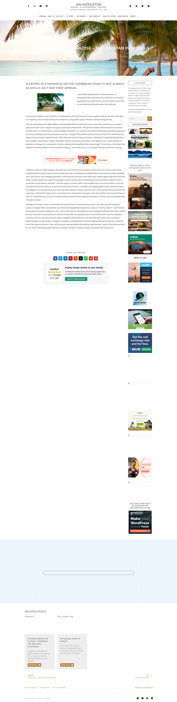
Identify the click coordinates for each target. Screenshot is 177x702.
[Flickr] (142, 6)
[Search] (149, 118)
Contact (133, 16)
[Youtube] (40, 6)
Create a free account (76, 279)
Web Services (95, 16)
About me (51, 16)
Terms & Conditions (59, 687)
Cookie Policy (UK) (30, 687)
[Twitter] (130, 6)
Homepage (42, 16)
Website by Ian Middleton (144, 688)
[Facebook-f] (28, 6)
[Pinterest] (136, 6)
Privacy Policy (44, 687)
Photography (81, 16)
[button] (55, 258)
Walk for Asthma (109, 16)
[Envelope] (148, 6)
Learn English (122, 16)
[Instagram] (34, 6)
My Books (70, 16)
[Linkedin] (46, 6)
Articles (59, 16)
